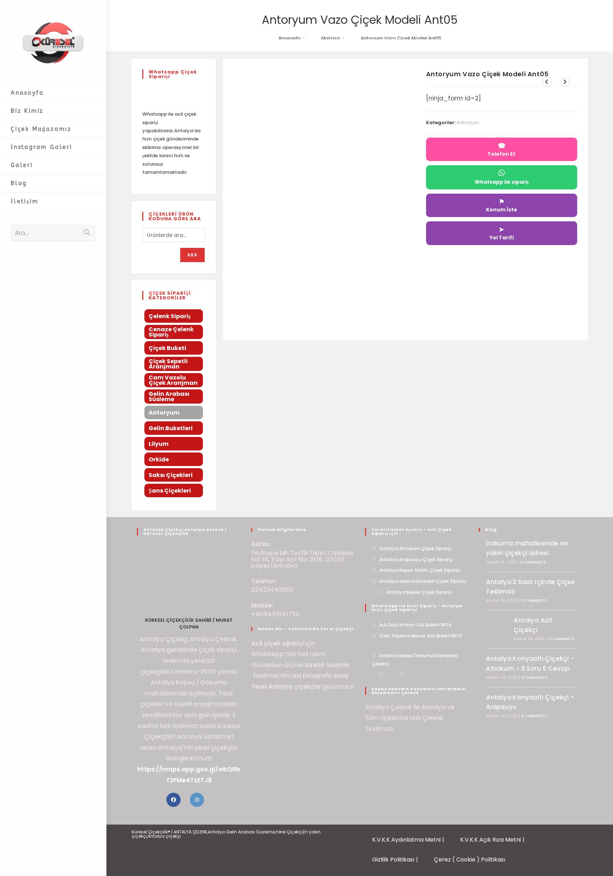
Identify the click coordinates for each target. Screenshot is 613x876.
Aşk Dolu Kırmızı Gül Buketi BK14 (415, 624)
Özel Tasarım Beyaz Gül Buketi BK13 (420, 635)
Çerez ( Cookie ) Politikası (469, 859)
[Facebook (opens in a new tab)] (26, 267)
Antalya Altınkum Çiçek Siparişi (415, 548)
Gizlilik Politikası (393, 859)
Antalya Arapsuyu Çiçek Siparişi (416, 559)
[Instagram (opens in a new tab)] (55, 267)
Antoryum (468, 122)
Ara (192, 255)
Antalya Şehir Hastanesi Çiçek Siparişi (422, 581)
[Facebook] (173, 800)
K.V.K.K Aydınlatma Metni (406, 840)
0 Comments (533, 562)
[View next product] (565, 82)
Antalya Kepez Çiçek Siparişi (419, 592)
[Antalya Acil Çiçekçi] (498, 629)
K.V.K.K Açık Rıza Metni (490, 840)
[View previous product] (547, 82)
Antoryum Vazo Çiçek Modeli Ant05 (401, 38)
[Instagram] (197, 800)
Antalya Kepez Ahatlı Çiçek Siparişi (419, 570)
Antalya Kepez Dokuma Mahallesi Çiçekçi (415, 659)
